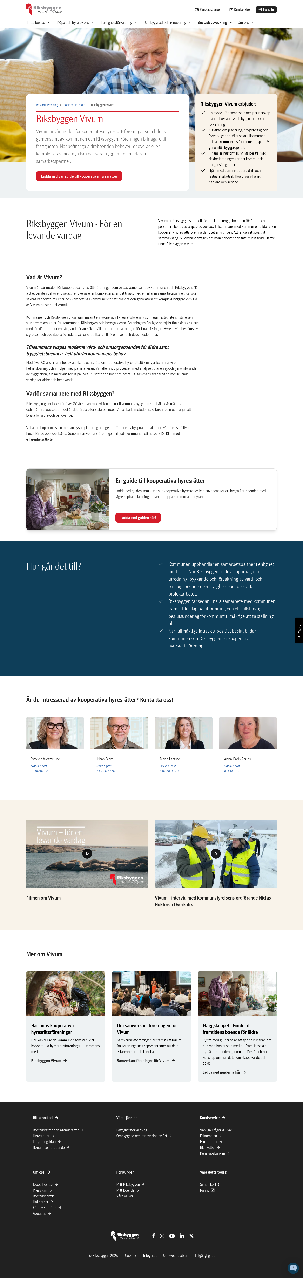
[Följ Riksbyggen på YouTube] (172, 1236)
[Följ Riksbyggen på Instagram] (162, 1236)
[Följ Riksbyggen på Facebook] (153, 1236)
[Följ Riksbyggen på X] (191, 1236)
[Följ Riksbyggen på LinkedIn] (182, 1236)
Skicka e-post (39, 766)
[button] (87, 854)
